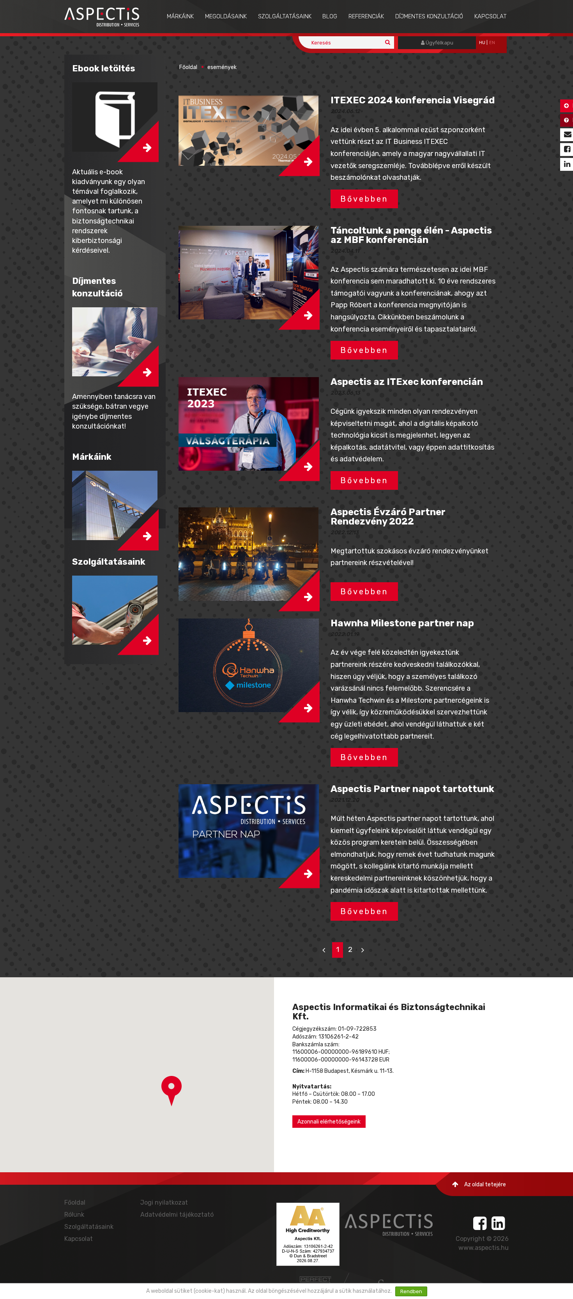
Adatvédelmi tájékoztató (177, 1214)
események (222, 67)
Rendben (411, 1291)
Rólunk (74, 1214)
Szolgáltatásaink (284, 16)
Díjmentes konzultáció (429, 16)
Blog (329, 16)
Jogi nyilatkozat (164, 1202)
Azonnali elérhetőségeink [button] (329, 1121)
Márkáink (180, 16)
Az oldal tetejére (485, 1184)
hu (482, 42)
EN (492, 42)
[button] (249, 131)
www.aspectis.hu (483, 1247)
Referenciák (366, 16)
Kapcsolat (490, 16)
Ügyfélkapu (438, 43)
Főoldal (188, 67)
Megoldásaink (226, 16)
